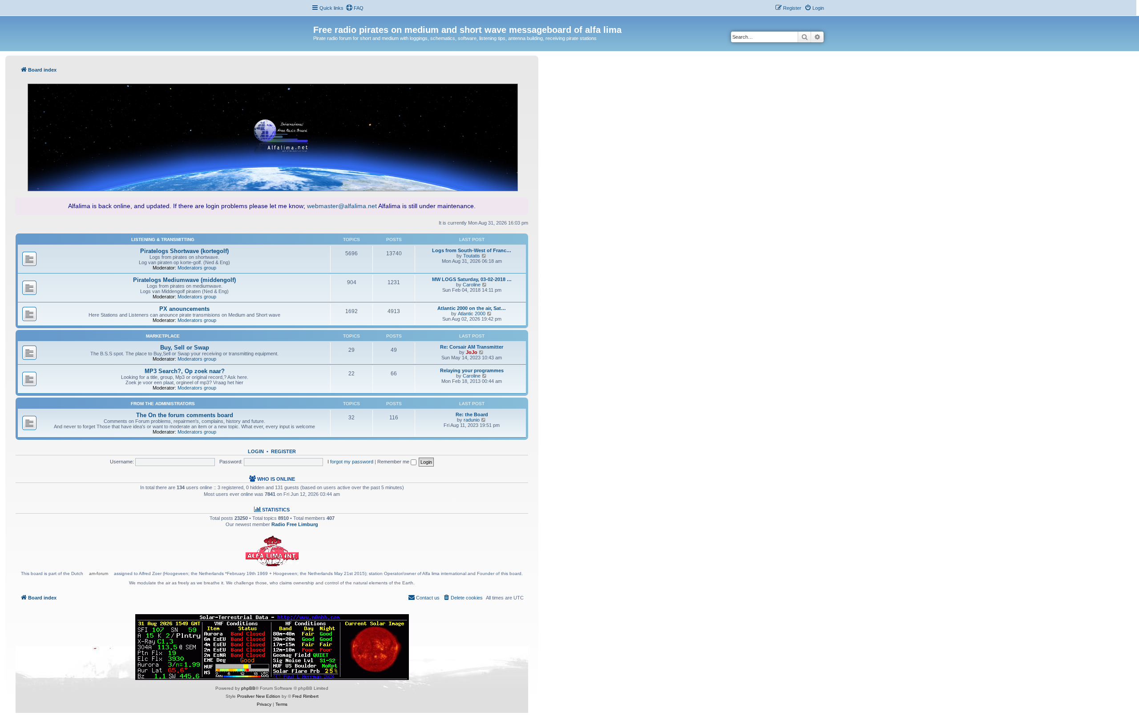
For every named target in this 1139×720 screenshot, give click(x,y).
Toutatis (471, 255)
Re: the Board (472, 414)
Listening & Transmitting (162, 239)
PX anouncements (184, 309)
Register (283, 451)
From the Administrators (163, 403)
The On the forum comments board (184, 415)
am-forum (98, 573)
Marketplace (163, 336)
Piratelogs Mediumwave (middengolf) (184, 280)
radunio (472, 419)
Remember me (394, 461)
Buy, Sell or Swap (184, 347)
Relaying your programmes (472, 370)
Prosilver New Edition (258, 696)
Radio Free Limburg (294, 524)
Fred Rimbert (305, 696)
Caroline (472, 284)
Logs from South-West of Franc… (471, 250)
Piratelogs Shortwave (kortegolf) (184, 251)
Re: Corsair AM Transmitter (471, 347)
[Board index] (318, 20)
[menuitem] (355, 8)
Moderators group (197, 267)
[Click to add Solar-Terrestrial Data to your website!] (272, 647)
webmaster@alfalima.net (342, 206)
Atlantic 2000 (471, 313)
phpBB (248, 688)
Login (256, 451)
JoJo (471, 352)
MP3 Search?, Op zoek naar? (185, 371)
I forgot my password (350, 461)
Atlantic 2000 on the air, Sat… (471, 308)
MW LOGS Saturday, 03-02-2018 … (472, 279)
